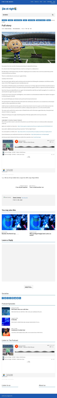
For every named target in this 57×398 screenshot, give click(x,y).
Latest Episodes (11, 174)
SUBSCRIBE (49, 1)
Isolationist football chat (18, 330)
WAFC (27, 177)
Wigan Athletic (35, 177)
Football (10, 20)
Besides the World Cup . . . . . (10, 233)
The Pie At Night (4, 174)
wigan (30, 177)
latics (18, 177)
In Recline (14, 319)
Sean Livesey (8, 28)
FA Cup (10, 177)
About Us (37, 1)
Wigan (48, 20)
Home (32, 1)
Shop (54, 1)
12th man (6, 177)
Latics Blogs (31, 20)
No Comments (16, 28)
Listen (44, 1)
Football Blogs (18, 20)
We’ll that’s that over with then (19, 309)
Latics (25, 20)
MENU (6, 15)
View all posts (25, 197)
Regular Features (41, 20)
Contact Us (53, 3)
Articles (4, 20)
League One (22, 177)
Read (41, 1)
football (14, 177)
